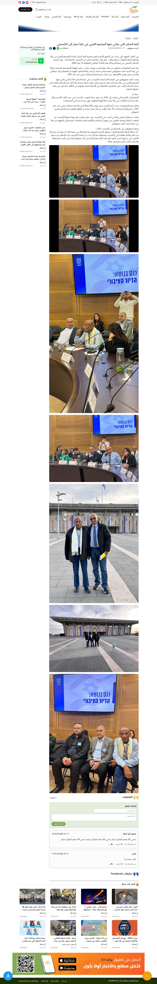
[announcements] (78, 26)
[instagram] (19, 2)
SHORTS (105, 16)
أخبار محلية (125, 16)
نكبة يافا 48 (78, 16)
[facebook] (23, 2)
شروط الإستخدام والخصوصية (28, 981)
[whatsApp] (58, 48)
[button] (119, 844)
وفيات (46, 16)
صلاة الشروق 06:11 (39, 2)
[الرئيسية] (134, 10)
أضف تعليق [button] (58, 824)
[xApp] (54, 48)
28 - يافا (96, 2)
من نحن (64, 981)
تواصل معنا (55, 981)
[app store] (67, 960)
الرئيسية (135, 16)
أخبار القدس (56, 16)
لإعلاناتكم (44, 981)
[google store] (67, 968)
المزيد (38, 16)
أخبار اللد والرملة (92, 16)
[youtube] (27, 2)
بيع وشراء (67, 16)
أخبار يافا (115, 16)
